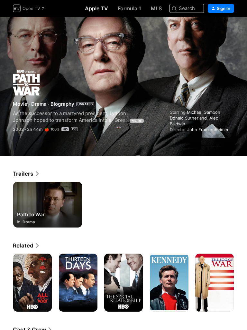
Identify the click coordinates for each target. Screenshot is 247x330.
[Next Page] (240, 282)
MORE (137, 121)
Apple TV (96, 8)
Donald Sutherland (188, 118)
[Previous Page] (6, 282)
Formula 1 (129, 8)
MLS (156, 8)
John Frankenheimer (208, 129)
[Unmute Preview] (229, 29)
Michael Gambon (203, 112)
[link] (26, 173)
